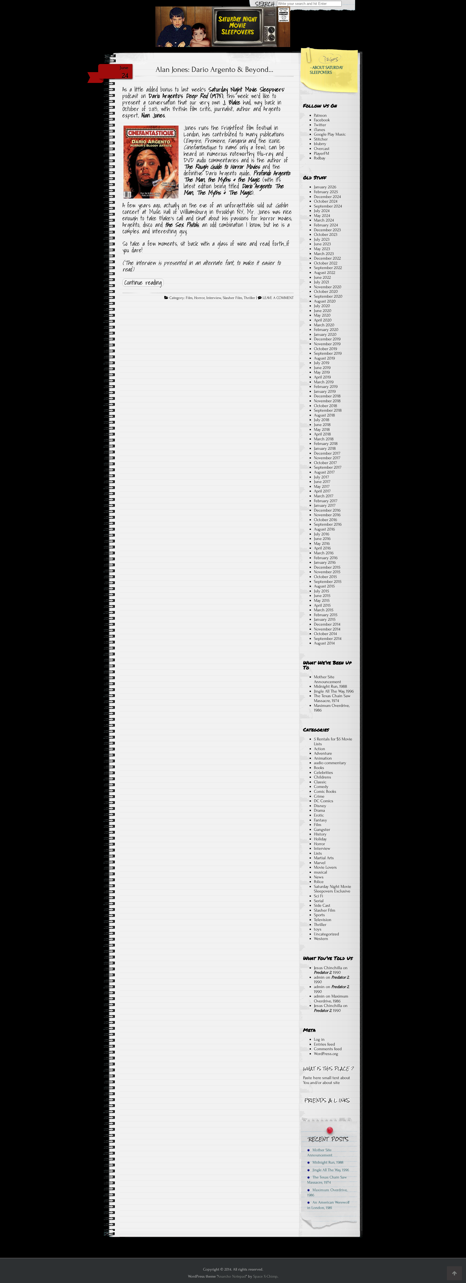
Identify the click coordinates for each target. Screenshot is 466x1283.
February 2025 (326, 191)
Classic (320, 782)
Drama (319, 810)
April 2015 (322, 605)
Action (319, 748)
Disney (320, 805)
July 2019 (321, 362)
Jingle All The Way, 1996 (334, 691)
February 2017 (325, 500)
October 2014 (325, 633)
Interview (213, 298)
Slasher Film (232, 298)
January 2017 (324, 505)
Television (322, 919)
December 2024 (327, 196)
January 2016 (325, 562)
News (319, 877)
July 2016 (321, 534)
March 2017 (323, 495)
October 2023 (325, 234)
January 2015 (324, 619)
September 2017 (327, 467)
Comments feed (328, 1048)
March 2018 (324, 438)
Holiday (320, 839)
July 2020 (322, 305)
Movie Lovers (325, 867)
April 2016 (322, 548)
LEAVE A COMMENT (278, 298)
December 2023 (327, 229)
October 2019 (325, 348)
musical (320, 872)
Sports (319, 914)
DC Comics (323, 800)
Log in (319, 1039)
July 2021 (321, 282)
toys (317, 929)
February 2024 (326, 225)
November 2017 (327, 457)
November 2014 (327, 629)
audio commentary (330, 762)
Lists (318, 853)
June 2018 (322, 424)
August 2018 (324, 415)
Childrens (322, 777)
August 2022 (324, 272)
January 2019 (325, 391)
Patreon (320, 115)
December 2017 (327, 453)
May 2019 (322, 372)
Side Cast (322, 905)
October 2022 (325, 263)
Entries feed (324, 1044)
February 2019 (326, 386)
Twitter (320, 124)
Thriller (249, 298)
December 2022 (327, 258)
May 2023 (322, 248)
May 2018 (322, 429)
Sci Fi (318, 896)
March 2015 (323, 609)
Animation (323, 758)
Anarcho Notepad (231, 1276)
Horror (199, 298)
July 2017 (321, 477)
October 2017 (325, 462)
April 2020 (323, 320)
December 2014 (327, 624)
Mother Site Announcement (327, 679)
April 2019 (322, 377)
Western (321, 938)
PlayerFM (321, 153)
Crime (319, 796)
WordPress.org (326, 1053)
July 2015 (321, 591)
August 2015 (324, 586)
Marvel (319, 862)
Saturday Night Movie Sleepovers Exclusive (332, 889)
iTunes (319, 129)
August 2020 (325, 301)
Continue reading (143, 282)
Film (189, 298)
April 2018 (322, 434)
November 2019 (327, 343)
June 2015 (322, 595)
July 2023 (322, 239)
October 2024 (325, 201)
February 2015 (325, 614)
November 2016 (327, 514)
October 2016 (325, 519)
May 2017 (322, 486)
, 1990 (327, 972)
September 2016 (328, 524)
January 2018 (325, 448)
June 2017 (322, 481)
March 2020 (324, 325)
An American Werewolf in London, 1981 (328, 1205)
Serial (319, 900)
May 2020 (322, 315)
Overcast (322, 148)
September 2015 (327, 581)
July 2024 (322, 210)
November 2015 (327, 571)
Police (319, 881)
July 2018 (321, 419)
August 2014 (324, 643)
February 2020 (326, 329)
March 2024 (324, 220)
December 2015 (327, 567)
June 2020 (322, 310)
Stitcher (321, 139)
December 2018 (327, 396)
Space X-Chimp (265, 1276)
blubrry (320, 143)
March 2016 (324, 552)
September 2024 (328, 206)
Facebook (322, 119)
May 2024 (322, 215)
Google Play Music (330, 134)
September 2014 (327, 638)
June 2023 (322, 243)
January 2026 (325, 186)
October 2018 (325, 405)
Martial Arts (324, 857)
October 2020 (326, 291)
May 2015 (322, 600)
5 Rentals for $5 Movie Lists (333, 741)
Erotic (319, 815)
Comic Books (325, 791)
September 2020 (328, 296)
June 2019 (322, 367)
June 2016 (322, 538)
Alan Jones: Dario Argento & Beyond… (214, 69)
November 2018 (327, 400)
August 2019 (324, 358)
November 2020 (327, 286)
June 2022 (322, 277)
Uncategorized (326, 934)
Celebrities (323, 772)
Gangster (322, 829)
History (320, 834)
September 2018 (328, 410)
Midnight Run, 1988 (330, 686)
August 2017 (324, 472)
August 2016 (324, 529)
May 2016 (322, 543)
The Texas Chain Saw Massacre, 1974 (332, 698)
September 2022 (328, 267)
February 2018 (326, 443)
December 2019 (327, 339)
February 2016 (326, 557)
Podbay (319, 158)
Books (319, 767)
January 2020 (325, 334)
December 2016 (327, 510)
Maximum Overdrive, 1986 (332, 708)
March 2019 (324, 381)
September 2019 (328, 353)
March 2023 (324, 253)
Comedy (321, 786)
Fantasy (320, 820)
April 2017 (322, 491)
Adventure (323, 753)
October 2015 (325, 576)
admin (319, 977)
